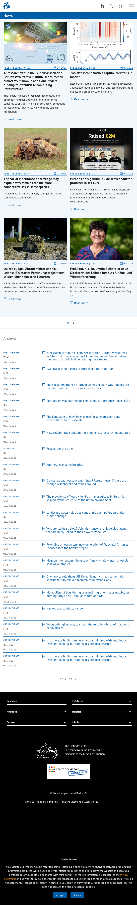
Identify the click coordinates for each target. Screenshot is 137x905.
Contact (29, 801)
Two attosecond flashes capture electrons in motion (80, 369)
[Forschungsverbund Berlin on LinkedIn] (102, 6)
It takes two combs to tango (64, 608)
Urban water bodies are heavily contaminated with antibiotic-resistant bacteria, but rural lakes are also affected (86, 642)
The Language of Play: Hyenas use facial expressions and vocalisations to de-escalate (83, 418)
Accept (60, 895)
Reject (77, 895)
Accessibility (91, 801)
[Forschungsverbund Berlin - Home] (6, 5)
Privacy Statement (71, 801)
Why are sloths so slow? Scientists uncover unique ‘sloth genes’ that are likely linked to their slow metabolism (87, 530)
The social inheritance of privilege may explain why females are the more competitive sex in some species (87, 386)
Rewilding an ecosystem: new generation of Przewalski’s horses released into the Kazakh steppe (87, 546)
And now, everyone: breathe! (64, 464)
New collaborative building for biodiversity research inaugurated (88, 433)
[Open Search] (111, 6)
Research (12, 701)
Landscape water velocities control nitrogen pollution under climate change (85, 514)
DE (120, 6)
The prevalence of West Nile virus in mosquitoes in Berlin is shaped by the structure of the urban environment (85, 498)
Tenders (41, 801)
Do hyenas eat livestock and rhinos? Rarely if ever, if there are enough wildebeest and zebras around (86, 482)
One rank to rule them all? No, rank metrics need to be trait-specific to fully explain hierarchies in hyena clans (85, 578)
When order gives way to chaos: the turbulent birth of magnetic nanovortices (87, 626)
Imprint (53, 801)
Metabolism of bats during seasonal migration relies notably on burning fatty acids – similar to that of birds (87, 594)
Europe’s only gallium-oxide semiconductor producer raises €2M (88, 401)
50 (70, 679)
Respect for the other (60, 449)
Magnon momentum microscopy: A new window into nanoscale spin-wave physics (87, 562)
